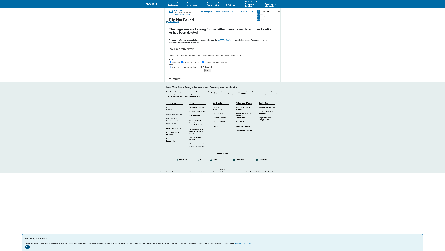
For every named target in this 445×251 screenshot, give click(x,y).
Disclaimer (179, 172)
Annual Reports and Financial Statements (243, 116)
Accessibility (170, 172)
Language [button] (265, 11)
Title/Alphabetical (206, 67)
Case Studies (241, 122)
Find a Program (206, 12)
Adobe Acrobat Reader (248, 172)
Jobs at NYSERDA (220, 122)
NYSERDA (151, 4)
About (234, 12)
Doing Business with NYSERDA (267, 112)
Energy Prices (218, 113)
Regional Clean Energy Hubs (265, 119)
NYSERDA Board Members (172, 134)
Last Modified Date (189, 67)
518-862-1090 (194, 116)
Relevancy (175, 67)
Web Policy (160, 172)
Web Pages (176, 62)
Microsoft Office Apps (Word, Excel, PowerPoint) (273, 172)
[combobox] (248, 11)
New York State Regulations (230, 172)
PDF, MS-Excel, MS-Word (191, 62)
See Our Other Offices (195, 138)
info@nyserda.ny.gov (197, 111)
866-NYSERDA (195, 120)
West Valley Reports (244, 130)
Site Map (216, 126)
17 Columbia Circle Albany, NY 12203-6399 (197, 131)
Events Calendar (219, 118)
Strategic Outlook (243, 126)
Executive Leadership (170, 140)
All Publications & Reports (243, 108)
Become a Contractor (267, 107)
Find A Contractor (222, 12)
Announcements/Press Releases (215, 62)
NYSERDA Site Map (225, 40)
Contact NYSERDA (196, 107)
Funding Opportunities (218, 108)
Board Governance (173, 128)
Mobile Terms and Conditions (210, 172)
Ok (27, 247)
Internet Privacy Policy (243, 243)
